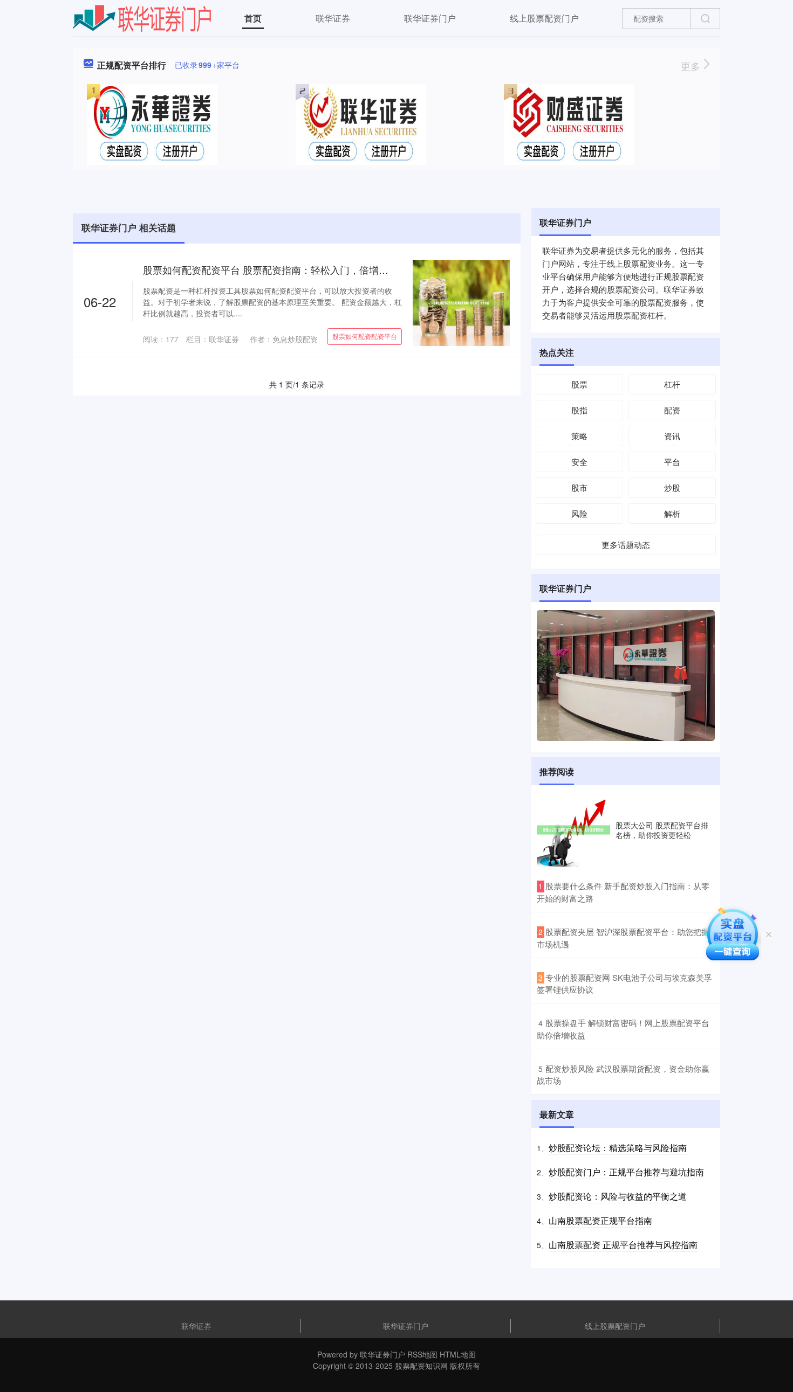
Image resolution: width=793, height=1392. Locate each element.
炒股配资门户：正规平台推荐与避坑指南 (626, 1172)
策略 (579, 435)
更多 (692, 66)
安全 (579, 461)
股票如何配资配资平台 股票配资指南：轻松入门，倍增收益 (270, 269)
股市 (579, 487)
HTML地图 (458, 1354)
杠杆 (672, 384)
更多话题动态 (625, 544)
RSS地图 (422, 1354)
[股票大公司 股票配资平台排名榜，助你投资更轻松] (573, 830)
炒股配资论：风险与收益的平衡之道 (618, 1196)
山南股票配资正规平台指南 (600, 1220)
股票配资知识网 (421, 1365)
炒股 (672, 487)
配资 (672, 409)
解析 (672, 513)
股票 (579, 384)
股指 (579, 409)
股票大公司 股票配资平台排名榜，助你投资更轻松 (662, 830)
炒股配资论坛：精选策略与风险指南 (618, 1147)
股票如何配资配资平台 (364, 336)
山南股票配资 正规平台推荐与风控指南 (623, 1244)
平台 (672, 461)
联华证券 (333, 18)
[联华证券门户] (142, 17)
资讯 (672, 435)
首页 (253, 18)
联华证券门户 (430, 18)
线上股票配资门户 (544, 18)
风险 (579, 513)
